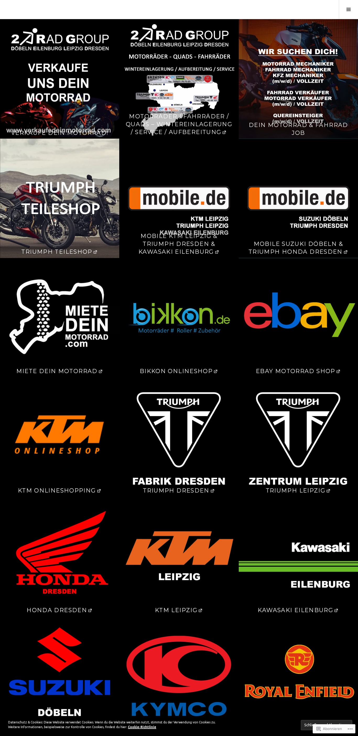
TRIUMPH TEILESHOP (56, 251)
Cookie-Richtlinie (142, 727)
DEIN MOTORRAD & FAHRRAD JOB (298, 128)
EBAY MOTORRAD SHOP (295, 371)
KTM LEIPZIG (176, 610)
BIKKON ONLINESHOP (176, 371)
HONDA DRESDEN (56, 610)
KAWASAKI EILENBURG (295, 610)
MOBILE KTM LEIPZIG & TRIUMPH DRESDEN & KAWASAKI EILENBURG (178, 243)
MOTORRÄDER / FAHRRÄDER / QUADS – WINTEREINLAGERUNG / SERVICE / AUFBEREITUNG (179, 124)
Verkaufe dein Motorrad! (60, 132)
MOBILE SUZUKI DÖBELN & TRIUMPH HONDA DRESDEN (295, 247)
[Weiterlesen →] (59, 79)
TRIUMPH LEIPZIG (296, 490)
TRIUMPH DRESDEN (176, 490)
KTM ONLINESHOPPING (57, 490)
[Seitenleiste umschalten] (348, 9)
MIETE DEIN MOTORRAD (56, 371)
